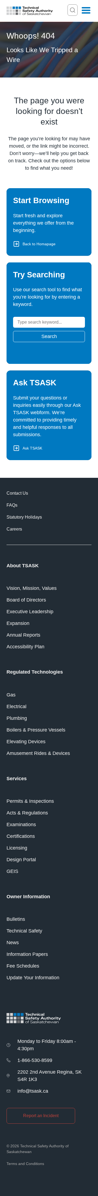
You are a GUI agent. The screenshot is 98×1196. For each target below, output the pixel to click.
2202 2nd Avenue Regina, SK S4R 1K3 (49, 1075)
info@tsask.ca (32, 1091)
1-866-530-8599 (34, 1060)
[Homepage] (30, 10)
